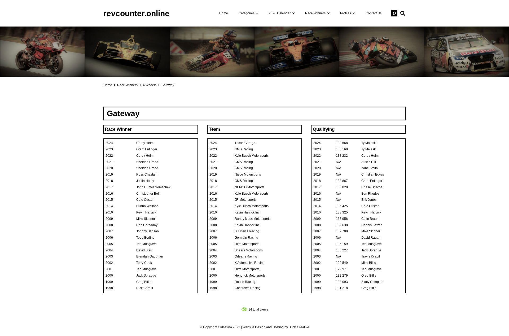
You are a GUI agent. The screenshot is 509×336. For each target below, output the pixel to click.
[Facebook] (394, 13)
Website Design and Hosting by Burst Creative (276, 327)
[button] (256, 13)
